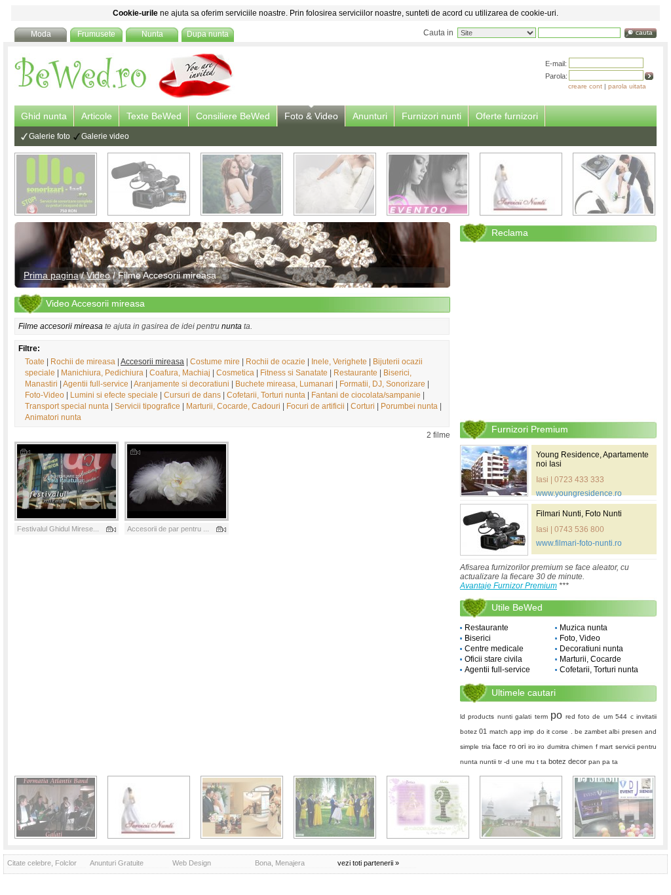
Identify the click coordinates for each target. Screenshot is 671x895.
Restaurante (355, 372)
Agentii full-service (95, 384)
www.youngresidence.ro (579, 493)
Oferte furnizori (507, 116)
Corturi (363, 406)
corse (560, 731)
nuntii (488, 761)
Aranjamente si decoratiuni (181, 384)
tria (486, 746)
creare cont (585, 86)
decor (577, 761)
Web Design (191, 863)
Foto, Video (580, 638)
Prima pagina (51, 275)
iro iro (536, 746)
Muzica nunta (583, 627)
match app (505, 731)
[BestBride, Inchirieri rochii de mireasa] (335, 184)
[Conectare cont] (649, 76)
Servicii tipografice (147, 406)
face (500, 746)
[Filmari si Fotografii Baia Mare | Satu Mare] (335, 807)
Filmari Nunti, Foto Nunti (579, 513)
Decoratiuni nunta (591, 648)
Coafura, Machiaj (179, 372)
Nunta (152, 34)
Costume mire (215, 361)
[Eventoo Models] (428, 184)
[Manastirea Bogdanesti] (521, 807)
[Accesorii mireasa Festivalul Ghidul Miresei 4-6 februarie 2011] (66, 481)
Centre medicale (494, 648)
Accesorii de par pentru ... (168, 529)
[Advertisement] (558, 330)
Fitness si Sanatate (294, 372)
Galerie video (105, 136)
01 (483, 731)
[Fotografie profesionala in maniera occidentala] (242, 807)
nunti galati (514, 716)
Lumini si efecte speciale (114, 395)
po (556, 715)
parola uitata (627, 86)
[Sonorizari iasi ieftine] (614, 184)
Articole (96, 116)
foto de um (595, 716)
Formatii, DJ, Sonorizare (382, 384)
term (541, 716)
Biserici (478, 638)
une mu (523, 761)
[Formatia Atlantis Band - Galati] (55, 807)
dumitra (558, 746)
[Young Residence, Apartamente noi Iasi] (494, 471)
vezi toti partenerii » (368, 863)
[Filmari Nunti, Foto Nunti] (148, 184)
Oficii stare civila (493, 659)
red (570, 716)
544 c (624, 716)
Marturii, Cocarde (590, 659)
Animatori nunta (53, 417)
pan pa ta (603, 761)
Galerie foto (49, 136)
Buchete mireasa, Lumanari (284, 384)
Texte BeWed (154, 116)
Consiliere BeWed (233, 116)
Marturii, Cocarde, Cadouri (233, 406)
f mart (604, 746)
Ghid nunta (44, 116)
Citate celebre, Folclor (42, 863)
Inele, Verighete (339, 361)
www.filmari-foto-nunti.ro (579, 543)
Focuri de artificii (315, 406)
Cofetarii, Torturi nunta (266, 395)
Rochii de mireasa (82, 361)
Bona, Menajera (280, 863)
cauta (644, 32)
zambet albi (602, 731)
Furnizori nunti (431, 116)
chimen (582, 746)
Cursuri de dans (192, 395)
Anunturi (370, 116)
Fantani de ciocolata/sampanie (366, 395)
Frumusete (96, 34)
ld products (477, 716)
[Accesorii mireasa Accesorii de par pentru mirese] (177, 481)
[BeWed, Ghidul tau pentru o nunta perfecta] (124, 96)
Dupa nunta (208, 34)
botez (557, 761)
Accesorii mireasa (152, 361)
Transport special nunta (67, 406)
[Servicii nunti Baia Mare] (521, 184)
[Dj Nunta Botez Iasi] (55, 184)
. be (577, 731)
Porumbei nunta (409, 406)
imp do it (537, 731)
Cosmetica (235, 372)
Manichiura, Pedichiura (102, 372)
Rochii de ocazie (275, 361)
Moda (41, 34)
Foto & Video (311, 116)
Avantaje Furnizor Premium (508, 585)
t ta (541, 761)
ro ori (517, 746)
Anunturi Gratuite (117, 863)
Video (98, 275)
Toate (35, 361)
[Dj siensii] (614, 807)
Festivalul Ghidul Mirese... (58, 529)
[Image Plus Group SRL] (428, 807)
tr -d (504, 761)
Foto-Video (44, 395)
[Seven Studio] (242, 184)
